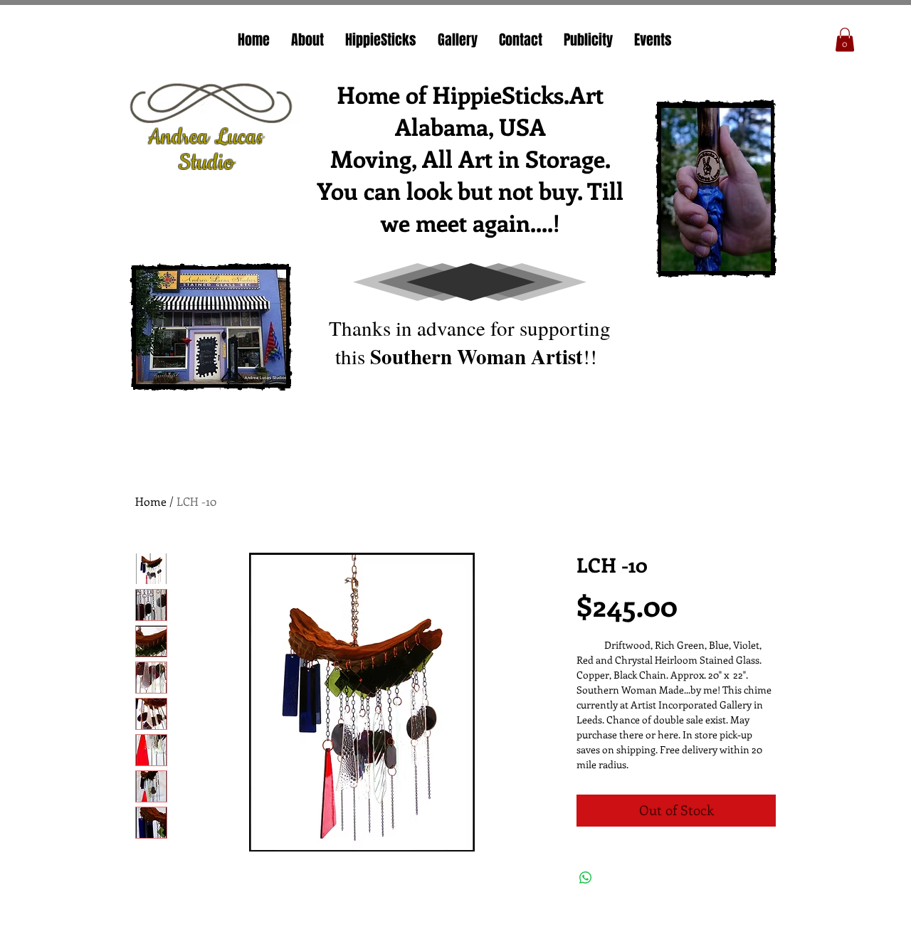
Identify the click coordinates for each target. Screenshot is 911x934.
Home (151, 501)
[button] (845, 39)
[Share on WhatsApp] (585, 877)
